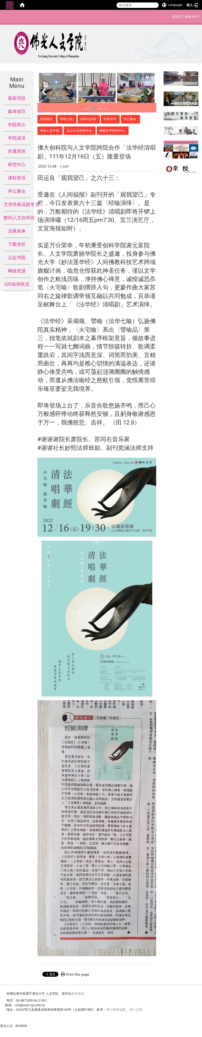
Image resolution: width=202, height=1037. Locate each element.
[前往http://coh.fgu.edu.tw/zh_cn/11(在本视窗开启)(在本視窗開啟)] (181, 98)
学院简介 (17, 124)
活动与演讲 (88, 119)
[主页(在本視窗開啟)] (101, 43)
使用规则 (77, 993)
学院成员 (17, 138)
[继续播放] (138, 77)
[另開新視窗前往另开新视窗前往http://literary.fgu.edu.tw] (181, 115)
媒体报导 (17, 111)
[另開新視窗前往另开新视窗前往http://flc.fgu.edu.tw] (181, 149)
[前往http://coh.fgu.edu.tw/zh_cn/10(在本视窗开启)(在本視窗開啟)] (181, 78)
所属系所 (17, 151)
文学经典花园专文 (17, 204)
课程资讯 (17, 177)
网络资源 (17, 270)
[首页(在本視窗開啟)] (22, 5)
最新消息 (17, 98)
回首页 (176, 16)
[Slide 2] (93, 108)
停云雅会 (17, 191)
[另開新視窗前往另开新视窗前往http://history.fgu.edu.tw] (181, 130)
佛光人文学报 (49, 130)
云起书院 (17, 257)
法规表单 (17, 231)
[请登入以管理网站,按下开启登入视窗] (10, 5)
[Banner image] (96, 89)
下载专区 (17, 244)
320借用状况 (16, 284)
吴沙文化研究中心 (79, 130)
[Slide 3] (100, 108)
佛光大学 (191, 16)
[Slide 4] (106, 108)
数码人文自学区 (17, 217)
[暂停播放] (147, 77)
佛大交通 (135, 1009)
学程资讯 (109, 119)
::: (169, 16)
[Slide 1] (87, 108)
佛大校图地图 (116, 1009)
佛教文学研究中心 (112, 130)
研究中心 (17, 164)
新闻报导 (46, 119)
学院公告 (66, 119)
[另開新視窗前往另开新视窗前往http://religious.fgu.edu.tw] (181, 168)
